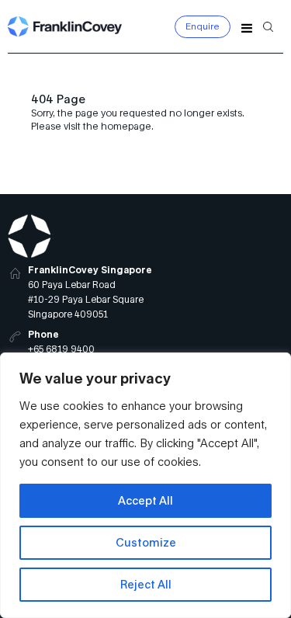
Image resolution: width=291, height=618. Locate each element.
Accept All (145, 500)
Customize (146, 542)
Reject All (145, 584)
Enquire (202, 26)
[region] (145, 485)
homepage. (127, 126)
